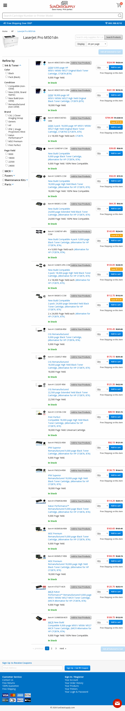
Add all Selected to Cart (110, 52)
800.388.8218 (115, 23)
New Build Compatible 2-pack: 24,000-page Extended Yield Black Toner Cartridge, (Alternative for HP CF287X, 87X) (68, 305)
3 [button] (56, 648)
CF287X (79, 135)
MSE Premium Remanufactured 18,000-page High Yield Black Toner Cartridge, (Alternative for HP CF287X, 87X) (68, 566)
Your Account (71, 679)
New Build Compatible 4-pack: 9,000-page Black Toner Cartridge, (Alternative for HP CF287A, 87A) (68, 242)
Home (4, 31)
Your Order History (74, 682)
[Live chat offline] (117, 703)
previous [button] (39, 648)
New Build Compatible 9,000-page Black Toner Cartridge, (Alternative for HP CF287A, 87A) (65, 156)
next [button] (62, 648)
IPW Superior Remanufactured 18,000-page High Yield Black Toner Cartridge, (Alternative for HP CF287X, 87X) (68, 480)
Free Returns (8, 682)
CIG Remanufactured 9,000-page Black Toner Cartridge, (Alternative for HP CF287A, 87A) (65, 337)
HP (12, 31)
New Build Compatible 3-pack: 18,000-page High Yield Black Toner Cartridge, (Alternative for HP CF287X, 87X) (69, 272)
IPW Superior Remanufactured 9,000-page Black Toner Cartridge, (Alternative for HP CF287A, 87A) (69, 450)
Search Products (113, 37)
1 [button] (47, 648)
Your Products (72, 685)
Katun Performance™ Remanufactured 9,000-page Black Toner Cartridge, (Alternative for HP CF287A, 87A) (69, 508)
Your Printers (71, 688)
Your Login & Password (76, 691)
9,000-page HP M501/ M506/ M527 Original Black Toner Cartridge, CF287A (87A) (68, 70)
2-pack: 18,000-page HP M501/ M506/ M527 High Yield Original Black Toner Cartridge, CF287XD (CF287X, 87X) (69, 128)
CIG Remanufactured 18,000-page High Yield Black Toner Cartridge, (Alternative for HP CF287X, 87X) (69, 364)
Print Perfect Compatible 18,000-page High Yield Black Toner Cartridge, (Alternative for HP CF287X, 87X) (68, 421)
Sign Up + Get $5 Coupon (77, 668)
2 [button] (51, 648)
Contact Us (7, 679)
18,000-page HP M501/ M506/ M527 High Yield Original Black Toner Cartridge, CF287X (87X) (67, 98)
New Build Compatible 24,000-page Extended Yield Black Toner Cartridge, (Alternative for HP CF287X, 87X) (69, 211)
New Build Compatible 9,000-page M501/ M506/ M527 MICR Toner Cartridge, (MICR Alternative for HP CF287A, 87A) (69, 627)
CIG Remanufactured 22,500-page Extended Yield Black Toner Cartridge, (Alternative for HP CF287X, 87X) (69, 392)
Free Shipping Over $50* (19, 23)
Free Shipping (9, 688)
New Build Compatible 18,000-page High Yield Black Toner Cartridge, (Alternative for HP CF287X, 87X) (69, 184)
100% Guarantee (10, 685)
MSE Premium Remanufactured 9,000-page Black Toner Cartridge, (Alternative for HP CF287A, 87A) (69, 536)
